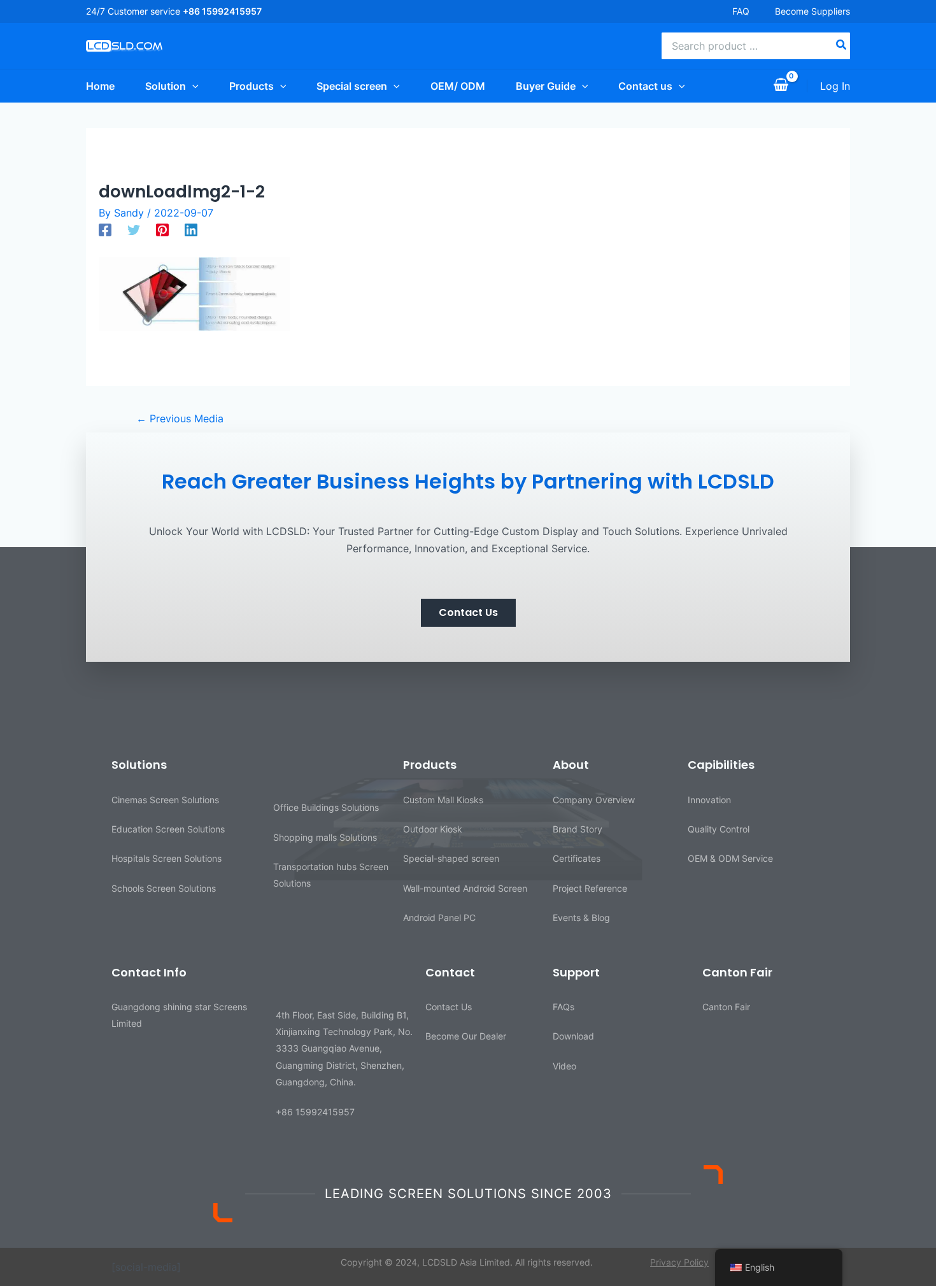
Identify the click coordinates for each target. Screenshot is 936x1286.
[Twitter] (133, 229)
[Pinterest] (162, 229)
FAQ (740, 11)
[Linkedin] (191, 229)
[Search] (841, 45)
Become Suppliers (812, 11)
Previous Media (179, 418)
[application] (192, 86)
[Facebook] (105, 229)
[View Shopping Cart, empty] (780, 86)
